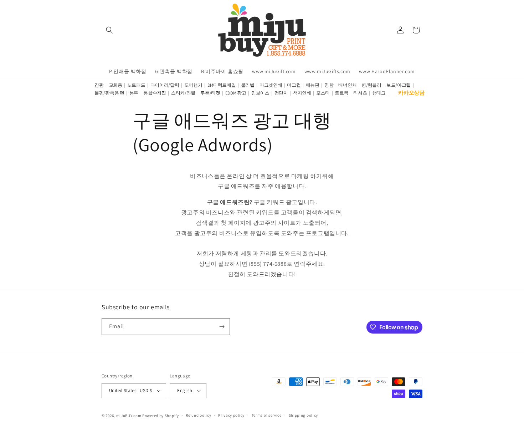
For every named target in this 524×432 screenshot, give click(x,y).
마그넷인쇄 (271, 85)
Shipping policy (303, 415)
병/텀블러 (371, 85)
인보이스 (260, 93)
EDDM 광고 (235, 93)
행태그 (379, 93)
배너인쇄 (347, 85)
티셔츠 (360, 93)
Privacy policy (231, 415)
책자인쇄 (302, 93)
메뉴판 (312, 85)
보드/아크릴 (398, 85)
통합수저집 (154, 93)
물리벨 (248, 85)
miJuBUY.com (129, 415)
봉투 (133, 93)
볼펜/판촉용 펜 (109, 93)
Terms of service (267, 415)
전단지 (281, 93)
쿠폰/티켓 (210, 93)
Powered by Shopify (160, 415)
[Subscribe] (222, 326)
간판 (98, 85)
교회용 (115, 85)
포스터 (323, 93)
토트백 (341, 93)
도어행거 (193, 85)
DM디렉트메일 (221, 85)
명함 (328, 85)
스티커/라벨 (183, 93)
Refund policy (198, 415)
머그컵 (293, 85)
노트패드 (136, 85)
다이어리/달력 (164, 85)
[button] (109, 30)
